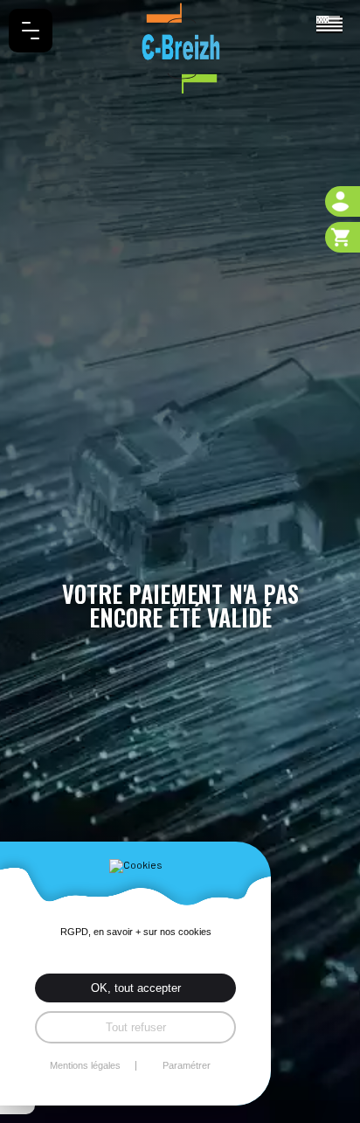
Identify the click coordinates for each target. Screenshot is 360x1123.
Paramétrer (187, 1066)
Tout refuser (136, 1027)
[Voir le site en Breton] (329, 23)
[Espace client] (342, 201)
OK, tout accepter (136, 988)
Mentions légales (85, 1066)
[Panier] (342, 237)
